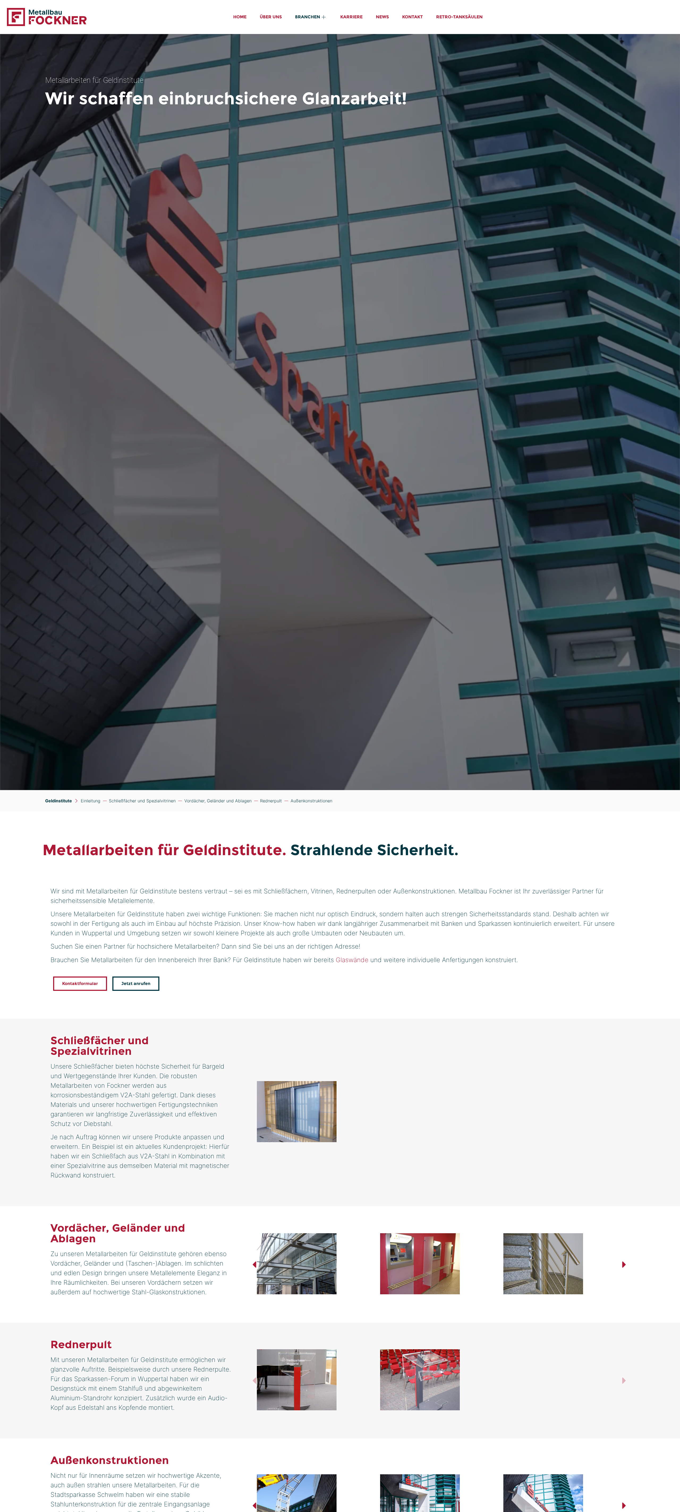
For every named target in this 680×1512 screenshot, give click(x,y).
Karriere (351, 16)
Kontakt (412, 16)
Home (239, 16)
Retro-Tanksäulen (459, 16)
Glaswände (352, 960)
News (382, 16)
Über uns (271, 16)
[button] (254, 1264)
